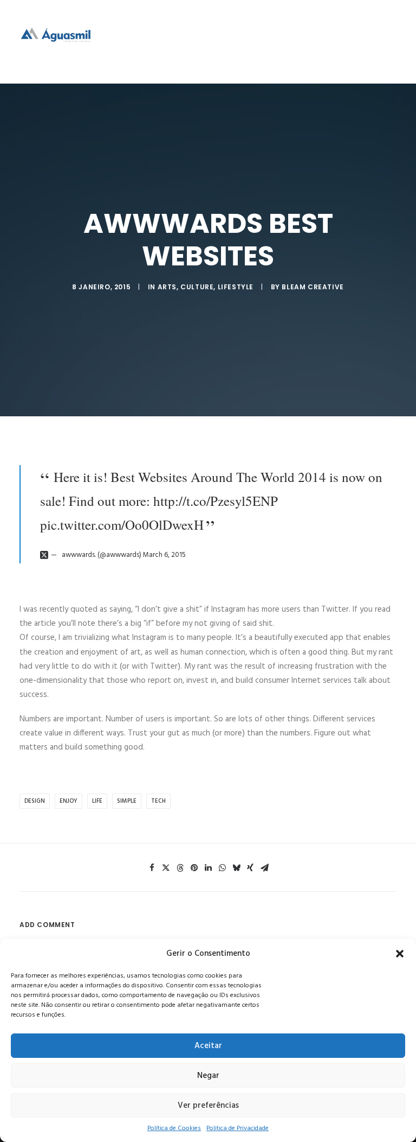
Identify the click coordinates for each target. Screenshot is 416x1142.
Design (34, 801)
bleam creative (312, 286)
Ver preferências (208, 1105)
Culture (196, 286)
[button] (399, 953)
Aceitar (208, 1045)
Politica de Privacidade (237, 1128)
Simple (126, 801)
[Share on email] (264, 867)
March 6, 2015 (164, 555)
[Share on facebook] (151, 867)
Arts (167, 286)
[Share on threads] (179, 867)
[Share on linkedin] (208, 867)
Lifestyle (235, 286)
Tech (158, 801)
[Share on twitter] (165, 867)
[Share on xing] (250, 867)
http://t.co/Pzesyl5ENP (215, 501)
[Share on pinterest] (193, 867)
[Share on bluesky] (236, 867)
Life (97, 801)
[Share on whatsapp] (222, 867)
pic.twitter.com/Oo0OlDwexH (122, 525)
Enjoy (68, 801)
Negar (208, 1075)
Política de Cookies (174, 1128)
